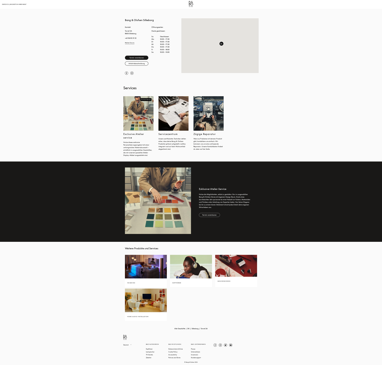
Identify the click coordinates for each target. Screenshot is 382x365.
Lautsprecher (157, 352)
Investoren (202, 355)
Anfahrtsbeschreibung (138, 63)
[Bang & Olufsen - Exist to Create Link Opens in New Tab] (191, 6)
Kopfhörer (157, 349)
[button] (221, 43)
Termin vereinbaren (138, 58)
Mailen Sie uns (129, 43)
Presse (200, 349)
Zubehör (156, 357)
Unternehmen (202, 352)
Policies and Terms (179, 357)
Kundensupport (202, 357)
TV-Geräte (157, 355)
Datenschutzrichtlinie (179, 349)
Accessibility (179, 355)
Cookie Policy (179, 352)
